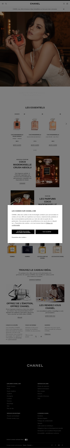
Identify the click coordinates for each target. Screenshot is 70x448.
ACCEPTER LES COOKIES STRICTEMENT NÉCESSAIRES (23, 232)
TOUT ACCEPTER (47, 231)
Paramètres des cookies (19, 237)
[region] (35, 224)
